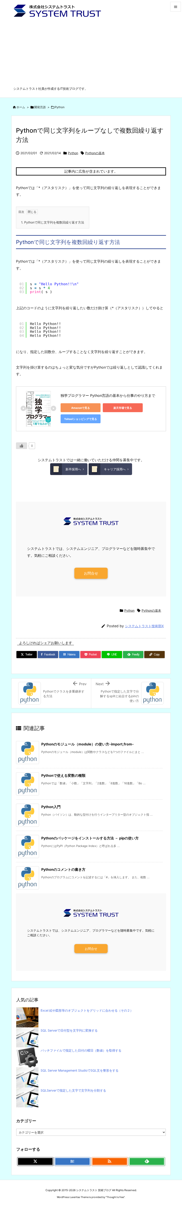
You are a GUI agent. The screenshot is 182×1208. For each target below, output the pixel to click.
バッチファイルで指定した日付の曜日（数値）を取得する (81, 1050)
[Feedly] (147, 1161)
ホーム (20, 107)
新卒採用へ (73, 469)
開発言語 (40, 107)
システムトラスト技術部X (144, 626)
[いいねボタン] (21, 445)
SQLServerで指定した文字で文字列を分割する (73, 1090)
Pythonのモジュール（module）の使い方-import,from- (87, 744)
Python (60, 107)
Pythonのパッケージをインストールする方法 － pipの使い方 (90, 838)
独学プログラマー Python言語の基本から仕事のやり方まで (108, 395)
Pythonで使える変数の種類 (63, 775)
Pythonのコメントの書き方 (63, 869)
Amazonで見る (80, 407)
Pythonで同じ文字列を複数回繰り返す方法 (52, 222)
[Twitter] (35, 1161)
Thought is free (115, 1197)
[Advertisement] (91, 53)
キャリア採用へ (115, 469)
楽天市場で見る (122, 407)
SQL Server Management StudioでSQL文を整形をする (80, 1070)
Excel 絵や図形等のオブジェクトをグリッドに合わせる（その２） (87, 1010)
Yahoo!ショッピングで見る (80, 419)
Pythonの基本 (95, 153)
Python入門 (51, 807)
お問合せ (91, 573)
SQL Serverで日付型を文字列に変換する (69, 1030)
